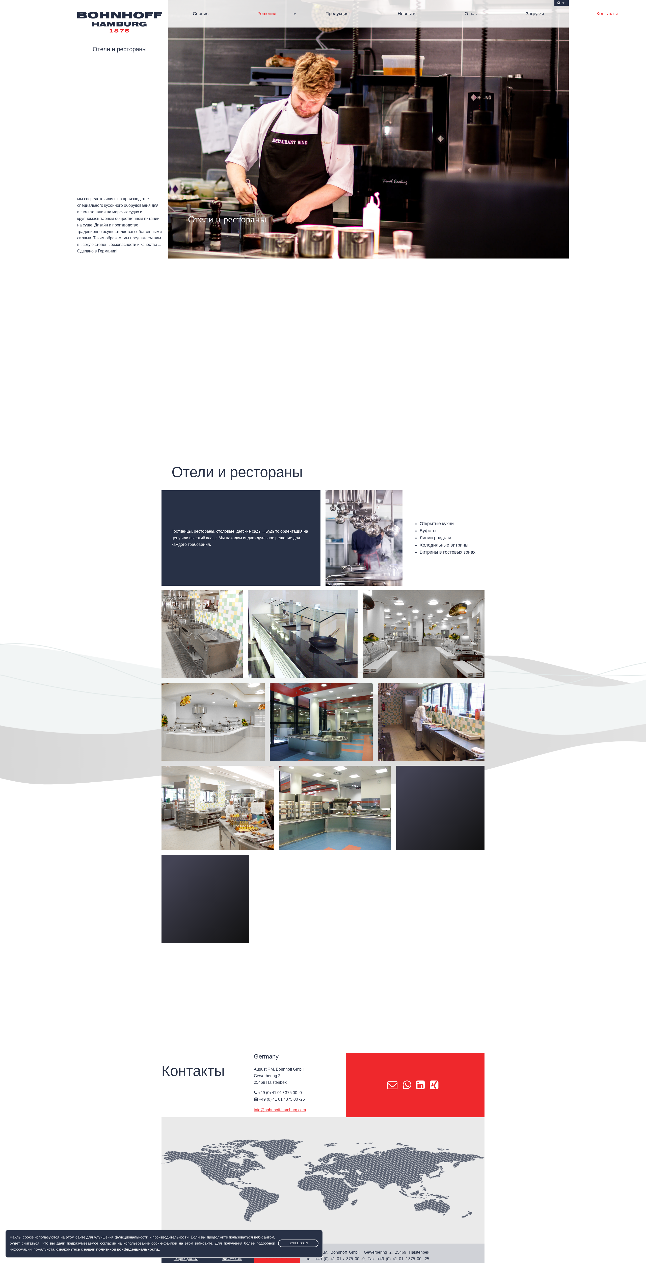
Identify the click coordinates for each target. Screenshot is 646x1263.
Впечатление (232, 1259)
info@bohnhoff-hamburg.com (280, 1110)
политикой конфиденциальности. (127, 1249)
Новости (406, 13)
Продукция (337, 13)
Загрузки (535, 13)
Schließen (298, 1243)
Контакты (607, 13)
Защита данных (186, 1259)
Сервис (200, 13)
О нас (471, 13)
